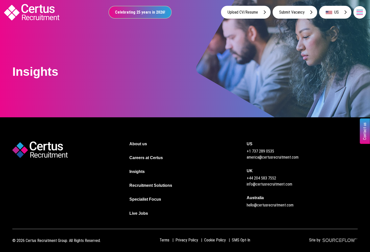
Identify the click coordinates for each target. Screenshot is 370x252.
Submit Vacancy (292, 12)
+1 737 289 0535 (260, 151)
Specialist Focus (145, 199)
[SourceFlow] (339, 240)
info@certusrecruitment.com (269, 184)
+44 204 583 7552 (261, 178)
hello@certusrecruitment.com (270, 205)
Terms (164, 240)
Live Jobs (138, 213)
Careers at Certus (146, 158)
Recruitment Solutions (150, 185)
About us (138, 144)
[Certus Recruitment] (31, 12)
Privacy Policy (186, 240)
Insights (137, 171)
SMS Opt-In (241, 240)
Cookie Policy (215, 240)
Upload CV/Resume (243, 12)
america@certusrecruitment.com (273, 157)
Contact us (364, 131)
